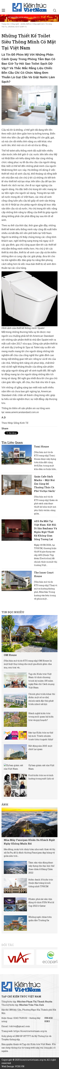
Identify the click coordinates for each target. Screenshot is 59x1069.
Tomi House (41, 446)
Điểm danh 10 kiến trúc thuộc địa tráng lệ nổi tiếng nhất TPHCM (40, 883)
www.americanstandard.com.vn (22, 412)
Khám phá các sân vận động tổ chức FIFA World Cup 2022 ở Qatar (41, 902)
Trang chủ (5, 24)
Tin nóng (49, 24)
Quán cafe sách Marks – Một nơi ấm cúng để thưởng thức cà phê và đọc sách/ (44, 484)
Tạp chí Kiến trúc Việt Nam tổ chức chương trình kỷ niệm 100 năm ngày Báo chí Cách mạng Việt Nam (41, 681)
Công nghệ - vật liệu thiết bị (21, 24)
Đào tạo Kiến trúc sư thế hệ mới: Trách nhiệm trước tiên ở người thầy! (40, 736)
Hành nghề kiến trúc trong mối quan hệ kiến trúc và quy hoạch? (41, 717)
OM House (10, 655)
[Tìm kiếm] (54, 10)
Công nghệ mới (38, 24)
